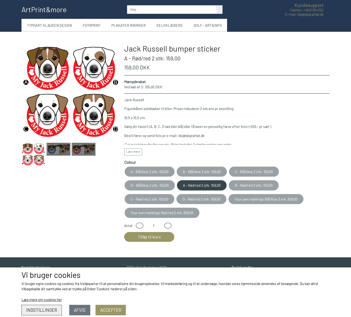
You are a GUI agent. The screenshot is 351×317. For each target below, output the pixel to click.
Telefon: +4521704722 (307, 10)
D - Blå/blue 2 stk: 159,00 (150, 185)
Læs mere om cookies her (41, 299)
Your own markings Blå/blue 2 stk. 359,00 (266, 199)
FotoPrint (92, 25)
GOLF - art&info (208, 25)
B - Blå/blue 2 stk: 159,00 (202, 171)
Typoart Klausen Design (49, 25)
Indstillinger (41, 310)
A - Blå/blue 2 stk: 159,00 (150, 171)
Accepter (110, 310)
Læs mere (133, 151)
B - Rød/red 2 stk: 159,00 (254, 185)
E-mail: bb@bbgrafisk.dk (304, 14)
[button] (139, 226)
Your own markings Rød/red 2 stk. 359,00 (162, 213)
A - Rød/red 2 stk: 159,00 (202, 185)
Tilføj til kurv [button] (149, 236)
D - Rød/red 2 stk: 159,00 (201, 199)
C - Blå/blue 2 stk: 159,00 (254, 171)
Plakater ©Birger (129, 25)
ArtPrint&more (44, 9)
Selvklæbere (169, 25)
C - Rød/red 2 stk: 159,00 (149, 199)
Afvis (79, 310)
